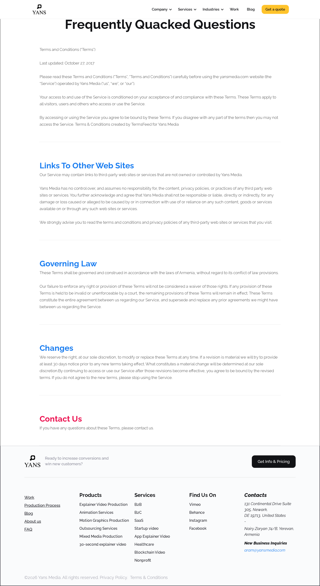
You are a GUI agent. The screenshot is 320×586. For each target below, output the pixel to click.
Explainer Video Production (103, 504)
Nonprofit (142, 560)
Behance (197, 512)
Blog (28, 513)
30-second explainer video (102, 544)
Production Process (42, 505)
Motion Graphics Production (104, 520)
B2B (138, 504)
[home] (39, 9)
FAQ (28, 529)
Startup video (146, 528)
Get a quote (275, 9)
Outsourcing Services (98, 528)
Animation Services (96, 512)
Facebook (198, 528)
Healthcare (144, 544)
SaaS (138, 520)
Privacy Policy (113, 577)
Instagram (198, 520)
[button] (160, 9)
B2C (138, 512)
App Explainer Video (152, 536)
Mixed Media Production (100, 536)
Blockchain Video (149, 552)
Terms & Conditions (149, 577)
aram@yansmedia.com (264, 550)
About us (32, 521)
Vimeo (195, 504)
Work (29, 497)
